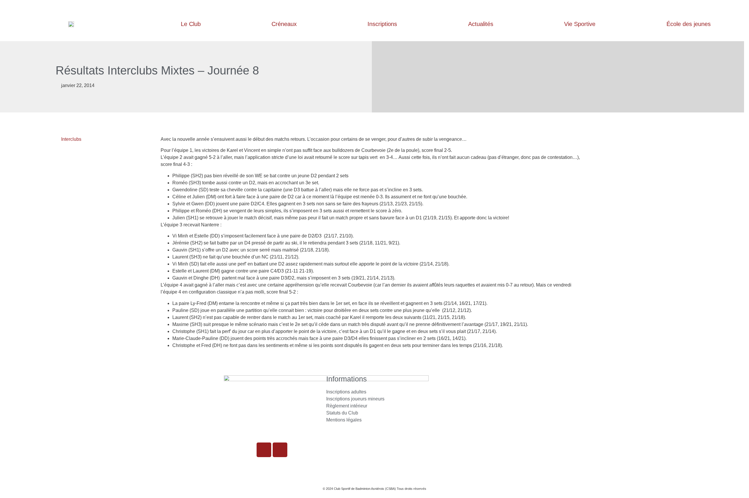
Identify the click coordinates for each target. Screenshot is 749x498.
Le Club (191, 24)
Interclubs (71, 139)
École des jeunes (688, 24)
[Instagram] (264, 450)
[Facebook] (280, 450)
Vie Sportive (579, 24)
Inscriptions (382, 24)
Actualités (480, 24)
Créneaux (284, 24)
